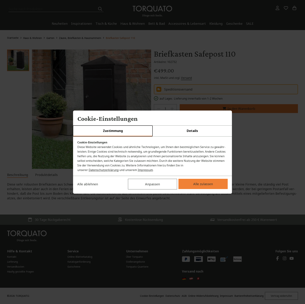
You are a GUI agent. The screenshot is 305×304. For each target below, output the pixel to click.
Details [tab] (192, 131)
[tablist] (152, 131)
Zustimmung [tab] (113, 131)
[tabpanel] (152, 156)
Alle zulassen (203, 184)
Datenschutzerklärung (104, 170)
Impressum (145, 170)
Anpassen (152, 184)
